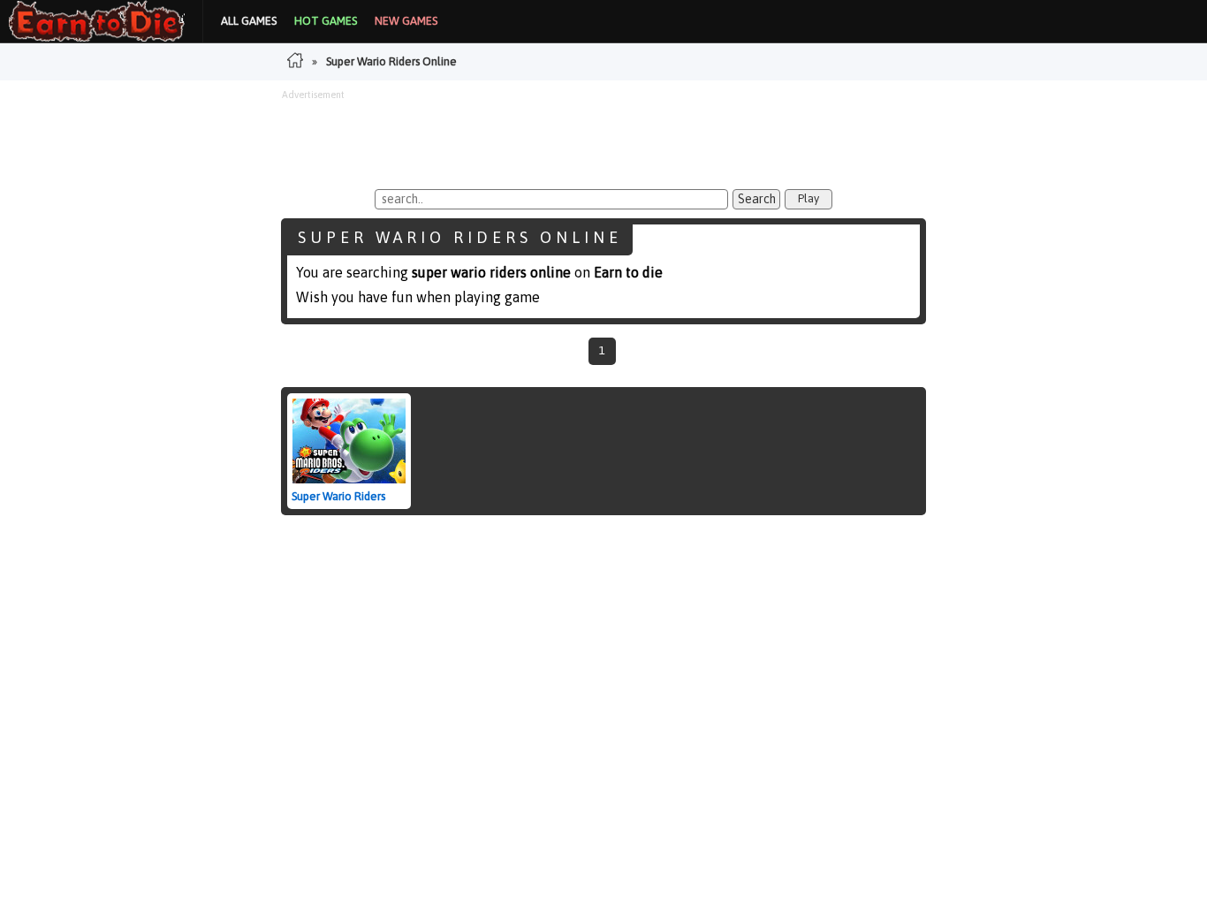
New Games (406, 20)
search (757, 199)
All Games (249, 20)
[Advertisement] (603, 140)
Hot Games (325, 20)
